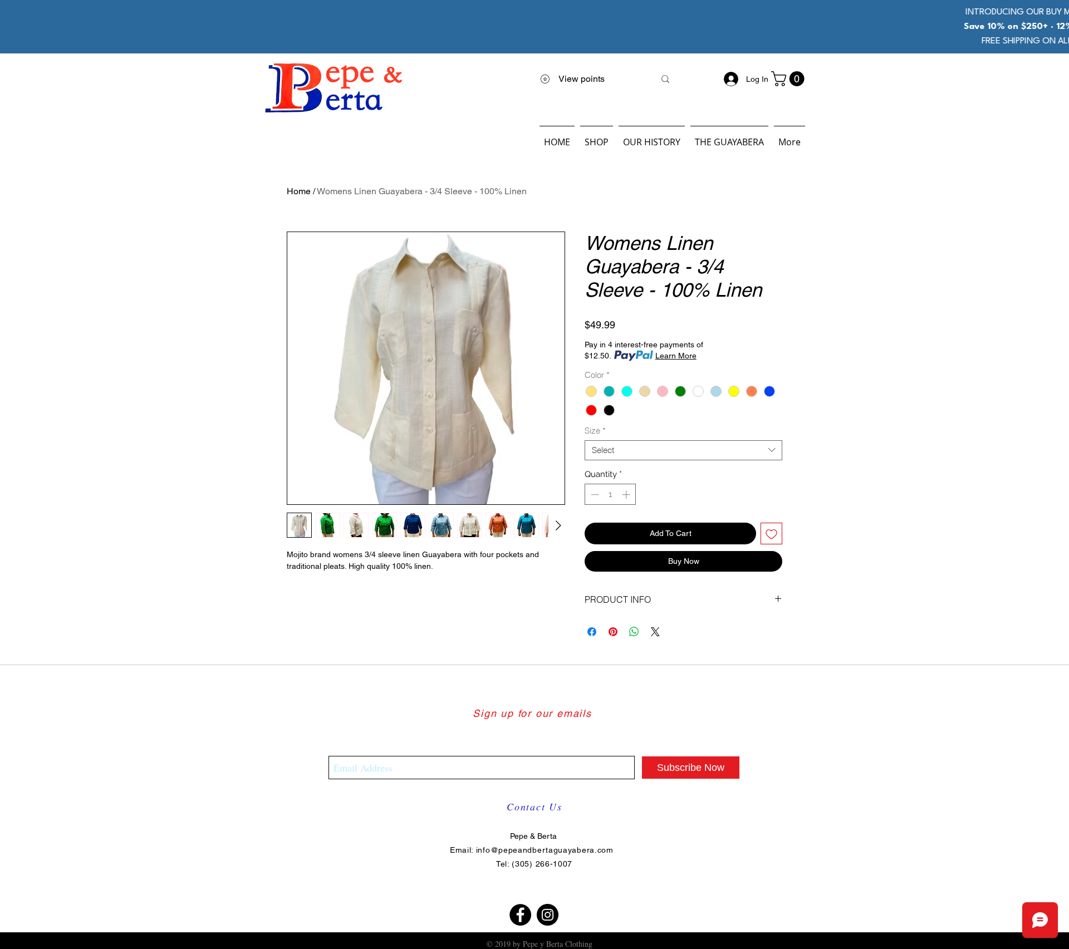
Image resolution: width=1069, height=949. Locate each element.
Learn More (676, 355)
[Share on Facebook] (592, 631)
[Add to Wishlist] (771, 533)
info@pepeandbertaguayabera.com (545, 849)
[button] (789, 78)
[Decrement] (593, 494)
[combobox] (683, 450)
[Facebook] (520, 915)
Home (299, 191)
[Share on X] (655, 631)
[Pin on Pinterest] (613, 631)
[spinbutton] (610, 494)
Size (595, 431)
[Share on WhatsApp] (634, 631)
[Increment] (627, 494)
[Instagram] (547, 915)
